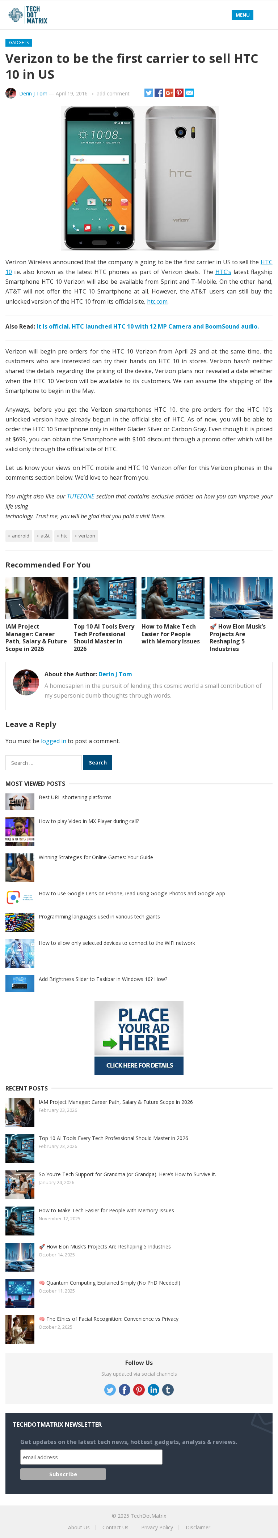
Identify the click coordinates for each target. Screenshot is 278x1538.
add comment (113, 93)
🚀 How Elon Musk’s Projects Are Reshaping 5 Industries (238, 637)
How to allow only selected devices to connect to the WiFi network (117, 942)
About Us (79, 1527)
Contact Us (115, 1527)
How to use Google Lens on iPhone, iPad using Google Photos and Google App (132, 893)
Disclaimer (198, 1527)
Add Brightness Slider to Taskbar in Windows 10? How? (103, 979)
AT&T (45, 535)
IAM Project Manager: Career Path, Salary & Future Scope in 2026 (36, 637)
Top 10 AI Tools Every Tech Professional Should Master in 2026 (103, 637)
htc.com (157, 301)
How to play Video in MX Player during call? (89, 821)
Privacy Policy (157, 1527)
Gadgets (19, 42)
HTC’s (223, 272)
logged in (53, 741)
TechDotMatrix (148, 1515)
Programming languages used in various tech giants (99, 916)
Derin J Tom (33, 93)
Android (20, 535)
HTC (64, 535)
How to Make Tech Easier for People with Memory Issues (171, 634)
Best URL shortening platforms (75, 797)
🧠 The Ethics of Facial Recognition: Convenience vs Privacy (108, 1318)
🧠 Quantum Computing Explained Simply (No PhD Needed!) (109, 1282)
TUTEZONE (80, 496)
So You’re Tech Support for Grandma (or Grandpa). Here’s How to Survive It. (127, 1174)
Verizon (87, 535)
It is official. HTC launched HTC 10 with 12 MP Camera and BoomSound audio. (148, 326)
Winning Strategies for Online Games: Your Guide (96, 857)
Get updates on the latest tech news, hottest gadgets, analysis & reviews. (128, 1442)
